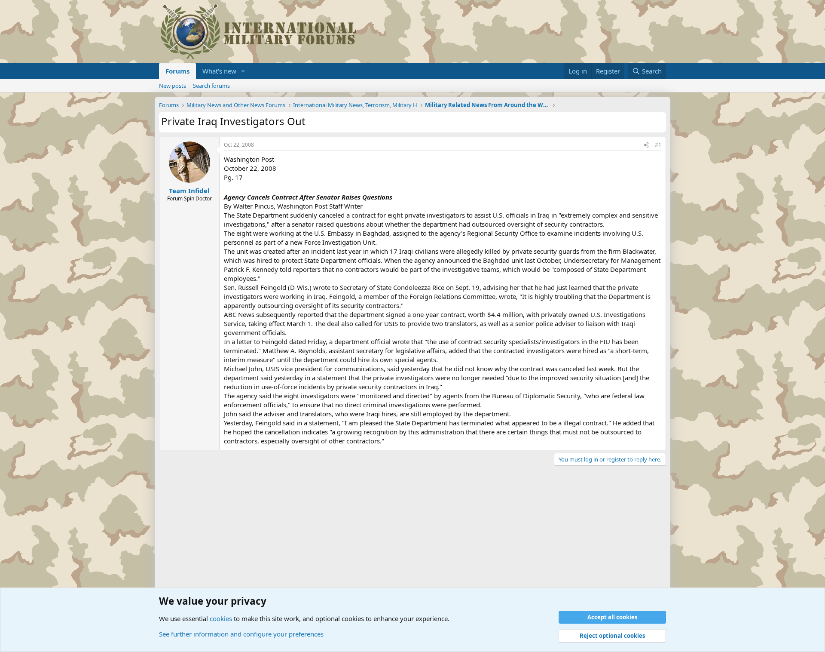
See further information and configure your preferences (241, 634)
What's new (219, 71)
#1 (658, 144)
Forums (177, 71)
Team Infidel (189, 190)
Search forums (211, 85)
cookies (221, 618)
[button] (243, 71)
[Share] (646, 145)
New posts (172, 85)
